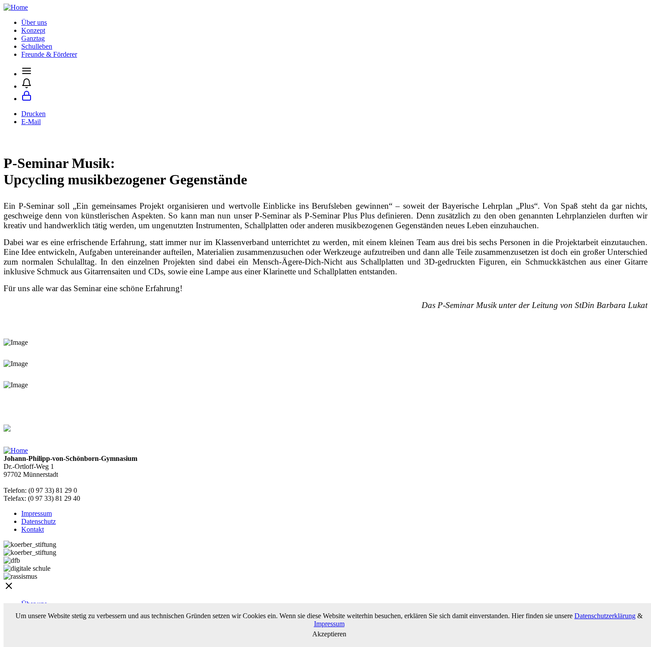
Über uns (34, 22)
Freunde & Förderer (49, 54)
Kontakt (32, 529)
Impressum (36, 513)
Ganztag (33, 38)
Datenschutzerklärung (605, 616)
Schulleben (36, 46)
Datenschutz (38, 521)
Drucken (33, 113)
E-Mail (31, 121)
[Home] (16, 7)
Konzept (33, 30)
